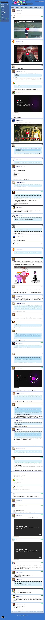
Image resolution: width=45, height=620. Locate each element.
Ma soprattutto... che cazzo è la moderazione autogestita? (4, 19)
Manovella (17, 393)
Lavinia (17, 207)
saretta (17, 215)
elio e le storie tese (3, 11)
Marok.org (26, 4)
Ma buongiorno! (2, 6)
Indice (18, 4)
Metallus (17, 41)
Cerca (23, 4)
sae (16, 192)
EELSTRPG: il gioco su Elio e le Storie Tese (4, 14)
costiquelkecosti (18, 182)
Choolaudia (18, 604)
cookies (27, 615)
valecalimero (18, 236)
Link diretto (15, 38)
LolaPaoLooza (18, 505)
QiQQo (17, 343)
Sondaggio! (15, 502)
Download (17, 38)
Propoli (17, 92)
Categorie (21, 4)
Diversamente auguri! (3, 7)
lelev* (17, 10)
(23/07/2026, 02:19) (2, 8)
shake (17, 159)
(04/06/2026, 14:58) (2, 17)
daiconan (17, 120)
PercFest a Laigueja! (3, 15)
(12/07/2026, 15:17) (2, 9)
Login (43, 1)
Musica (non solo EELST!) (3, 12)
